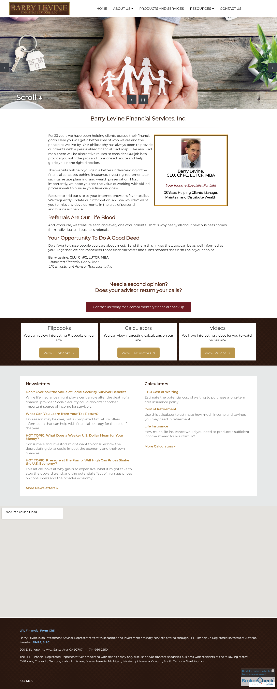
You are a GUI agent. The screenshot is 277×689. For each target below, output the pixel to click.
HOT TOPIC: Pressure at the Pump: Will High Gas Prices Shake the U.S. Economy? (77, 461)
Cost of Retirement (160, 409)
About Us (121, 9)
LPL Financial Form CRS (37, 630)
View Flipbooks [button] (57, 353)
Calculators (156, 383)
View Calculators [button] (136, 353)
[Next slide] (272, 67)
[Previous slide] (4, 67)
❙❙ (143, 99)
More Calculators (160, 446)
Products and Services (161, 9)
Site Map (26, 681)
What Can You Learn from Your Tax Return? (62, 414)
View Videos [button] (216, 353)
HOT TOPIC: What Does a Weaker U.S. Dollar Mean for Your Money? (74, 437)
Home (102, 9)
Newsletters (38, 383)
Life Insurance (156, 426)
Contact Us (230, 9)
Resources (200, 9)
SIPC (46, 642)
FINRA (36, 642)
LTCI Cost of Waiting (161, 392)
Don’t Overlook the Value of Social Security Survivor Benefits (76, 392)
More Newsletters (42, 488)
